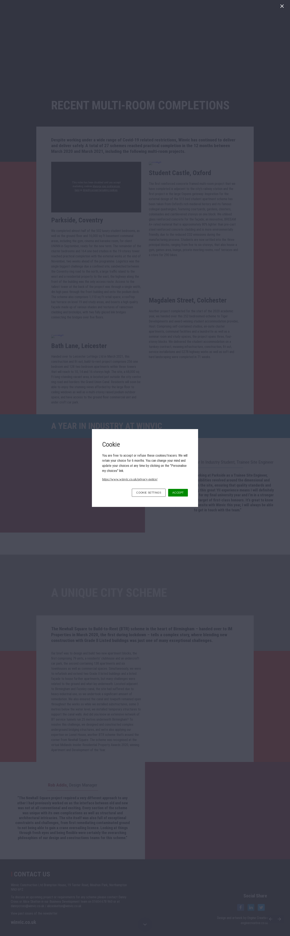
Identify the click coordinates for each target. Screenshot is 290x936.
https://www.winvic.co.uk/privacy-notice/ (130, 479)
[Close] (283, 7)
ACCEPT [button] (178, 492)
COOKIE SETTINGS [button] (148, 492)
